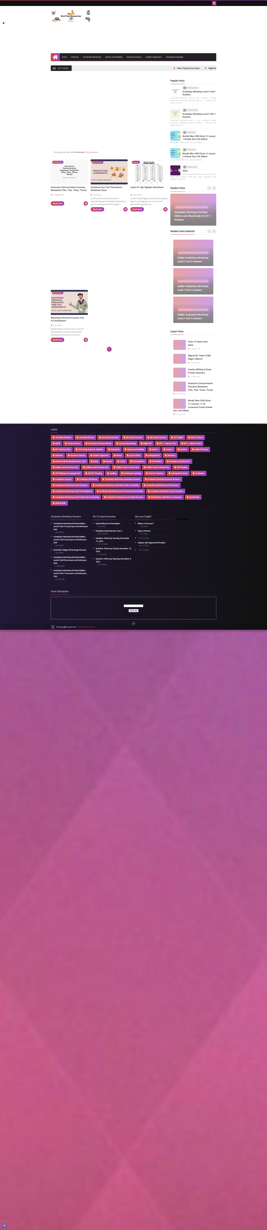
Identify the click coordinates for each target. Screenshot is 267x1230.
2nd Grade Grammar (110, 437)
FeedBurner (138, 615)
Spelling (113, 473)
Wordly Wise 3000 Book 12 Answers (166, 497)
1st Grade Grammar (63, 437)
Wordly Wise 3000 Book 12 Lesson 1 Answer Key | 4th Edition (199, 137)
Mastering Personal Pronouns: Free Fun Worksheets (67, 319)
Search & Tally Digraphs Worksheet (147, 187)
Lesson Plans (134, 455)
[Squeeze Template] (53, 627)
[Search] (214, 3)
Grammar (75, 57)
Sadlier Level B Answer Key (97, 467)
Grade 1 (155, 449)
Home (64, 57)
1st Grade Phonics (86, 437)
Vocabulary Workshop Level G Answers (166, 491)
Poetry (122, 461)
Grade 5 (169, 449)
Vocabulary (199, 473)
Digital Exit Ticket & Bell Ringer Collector (166, 68)
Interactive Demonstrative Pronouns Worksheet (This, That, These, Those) (68, 188)
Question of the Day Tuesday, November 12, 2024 (112, 540)
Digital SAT (147, 443)
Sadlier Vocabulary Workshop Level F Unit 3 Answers (192, 259)
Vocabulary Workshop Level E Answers (71, 485)
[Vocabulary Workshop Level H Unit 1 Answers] (175, 91)
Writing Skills (60, 503)
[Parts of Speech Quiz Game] (179, 345)
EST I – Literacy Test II (192, 443)
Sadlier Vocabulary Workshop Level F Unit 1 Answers (192, 316)
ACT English (178, 437)
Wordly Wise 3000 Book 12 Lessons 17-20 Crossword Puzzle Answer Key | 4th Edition (192, 405)
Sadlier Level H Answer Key (157, 467)
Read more (57, 203)
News (95, 461)
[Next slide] (214, 188)
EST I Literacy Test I (63, 449)
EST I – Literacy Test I (167, 443)
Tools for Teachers (156, 473)
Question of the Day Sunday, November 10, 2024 (113, 550)
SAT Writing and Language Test (67, 473)
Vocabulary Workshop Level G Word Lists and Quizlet (77, 497)
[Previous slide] (209, 188)
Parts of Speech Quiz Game (130, 68)
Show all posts (92, 152)
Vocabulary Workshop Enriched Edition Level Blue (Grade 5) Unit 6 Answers (192, 216)
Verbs (185, 171)
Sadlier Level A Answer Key (66, 467)
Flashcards (115, 449)
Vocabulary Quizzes (63, 479)
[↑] (133, 623)
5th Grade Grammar (134, 437)
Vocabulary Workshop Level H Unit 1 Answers (199, 93)
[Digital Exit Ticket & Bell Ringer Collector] (179, 359)
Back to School (197, 437)
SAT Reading (182, 467)
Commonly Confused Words (99, 443)
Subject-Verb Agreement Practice (151, 542)
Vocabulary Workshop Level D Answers (164, 479)
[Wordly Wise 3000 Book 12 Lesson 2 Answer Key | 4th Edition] (175, 153)
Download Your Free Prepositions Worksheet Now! (106, 188)
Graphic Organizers (154, 57)
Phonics (109, 461)
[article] (193, 210)
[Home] (55, 57)
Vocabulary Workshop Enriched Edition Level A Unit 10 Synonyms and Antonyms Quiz (71, 526)
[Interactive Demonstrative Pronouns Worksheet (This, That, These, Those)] (179, 387)
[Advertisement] (165, 29)
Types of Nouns (144, 530)
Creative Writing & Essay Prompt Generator (210, 68)
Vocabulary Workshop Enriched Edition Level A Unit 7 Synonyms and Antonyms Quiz (70, 573)
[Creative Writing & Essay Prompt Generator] (179, 373)
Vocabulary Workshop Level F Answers (162, 485)
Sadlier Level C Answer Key (127, 467)
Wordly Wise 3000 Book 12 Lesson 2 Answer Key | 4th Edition (199, 154)
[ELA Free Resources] (71, 16)
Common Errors (74, 443)
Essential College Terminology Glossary (70, 549)
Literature (171, 455)
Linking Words (154, 455)
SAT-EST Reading (95, 473)
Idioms (119, 455)
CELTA (57, 443)
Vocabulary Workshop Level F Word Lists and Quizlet (121, 491)
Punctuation (157, 461)
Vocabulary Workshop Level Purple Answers (125, 497)
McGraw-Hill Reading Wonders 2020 (70, 461)
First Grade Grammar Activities (90, 449)
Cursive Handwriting (127, 443)
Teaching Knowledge (174, 57)
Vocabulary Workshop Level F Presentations (73, 491)
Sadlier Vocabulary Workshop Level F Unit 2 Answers (192, 288)
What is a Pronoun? (146, 523)
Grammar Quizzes (134, 57)
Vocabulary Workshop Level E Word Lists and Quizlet (117, 485)
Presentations (139, 461)
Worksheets (194, 497)
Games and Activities (114, 57)
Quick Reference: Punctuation (108, 523)
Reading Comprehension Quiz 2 (109, 530)
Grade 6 (183, 449)
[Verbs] (175, 170)
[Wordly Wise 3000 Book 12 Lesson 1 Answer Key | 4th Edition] (175, 136)
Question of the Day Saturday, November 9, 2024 (113, 560)
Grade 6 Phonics (201, 449)
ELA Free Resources (86, 626)
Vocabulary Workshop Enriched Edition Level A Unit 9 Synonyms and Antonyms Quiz (70, 539)
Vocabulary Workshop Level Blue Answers (122, 479)
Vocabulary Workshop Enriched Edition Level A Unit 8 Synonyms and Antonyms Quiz (70, 560)
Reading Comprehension (179, 461)
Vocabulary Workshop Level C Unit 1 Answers (199, 115)
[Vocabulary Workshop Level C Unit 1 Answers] (175, 114)
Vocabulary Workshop (92, 57)
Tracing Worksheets (179, 473)
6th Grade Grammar (158, 437)
